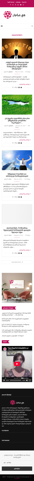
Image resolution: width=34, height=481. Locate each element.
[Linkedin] (18, 5)
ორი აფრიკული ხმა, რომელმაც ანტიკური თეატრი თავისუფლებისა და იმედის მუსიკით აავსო (17, 331)
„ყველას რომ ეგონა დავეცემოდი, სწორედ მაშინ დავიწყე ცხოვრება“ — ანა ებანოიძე (16, 314)
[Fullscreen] (30, 380)
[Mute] (27, 380)
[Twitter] (13, 5)
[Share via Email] (21, 87)
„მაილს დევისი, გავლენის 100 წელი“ (13, 336)
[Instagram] (15, 5)
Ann (10, 179)
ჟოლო (11, 72)
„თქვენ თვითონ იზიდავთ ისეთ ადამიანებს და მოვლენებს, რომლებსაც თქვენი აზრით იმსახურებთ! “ (17, 65)
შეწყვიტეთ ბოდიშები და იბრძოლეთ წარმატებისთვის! (17, 175)
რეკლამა (24, 2)
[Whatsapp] (23, 5)
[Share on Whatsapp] (16, 87)
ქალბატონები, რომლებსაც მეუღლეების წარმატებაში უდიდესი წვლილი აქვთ (17, 230)
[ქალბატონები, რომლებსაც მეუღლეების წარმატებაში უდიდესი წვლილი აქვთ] (17, 214)
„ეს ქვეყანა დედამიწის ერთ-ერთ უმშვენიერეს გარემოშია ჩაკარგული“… (17, 120)
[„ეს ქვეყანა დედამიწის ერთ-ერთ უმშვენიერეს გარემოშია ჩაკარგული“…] (17, 105)
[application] (17, 364)
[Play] (4, 380)
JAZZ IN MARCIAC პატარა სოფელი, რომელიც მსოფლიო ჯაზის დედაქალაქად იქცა (15, 325)
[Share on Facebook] (15, 87)
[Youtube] (20, 5)
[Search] (32, 26)
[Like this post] (13, 87)
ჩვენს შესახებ (11, 2)
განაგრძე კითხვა (24, 84)
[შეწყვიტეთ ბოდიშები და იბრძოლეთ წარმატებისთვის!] (17, 160)
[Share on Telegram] (19, 87)
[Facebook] (10, 5)
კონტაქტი (18, 2)
